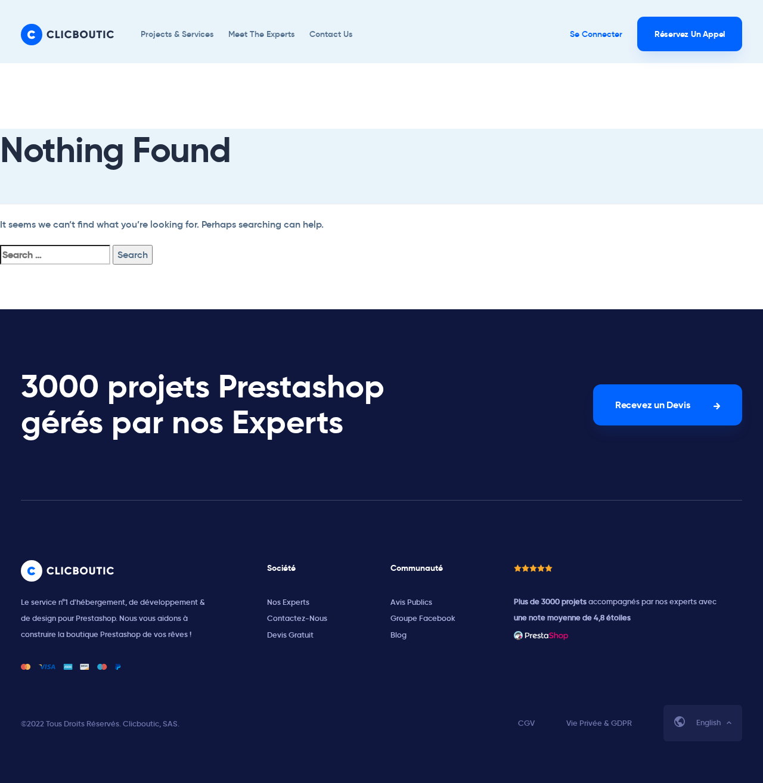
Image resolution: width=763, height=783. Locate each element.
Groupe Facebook (422, 618)
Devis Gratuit (290, 635)
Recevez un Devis (652, 405)
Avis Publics (411, 602)
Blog (398, 635)
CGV (526, 723)
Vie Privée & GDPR (599, 723)
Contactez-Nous (297, 618)
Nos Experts (288, 602)
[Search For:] (55, 255)
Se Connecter (596, 34)
